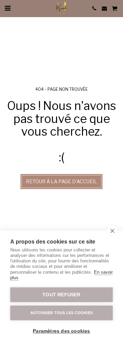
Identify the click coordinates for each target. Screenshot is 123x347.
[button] (7, 8)
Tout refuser (61, 294)
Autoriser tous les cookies (61, 313)
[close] (112, 230)
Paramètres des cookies (61, 331)
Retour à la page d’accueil (61, 181)
